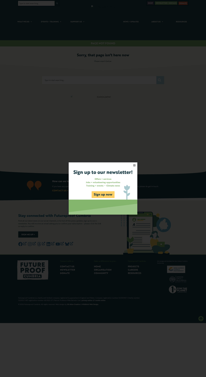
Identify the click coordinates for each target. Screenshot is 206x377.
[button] (134, 165)
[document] (103, 188)
